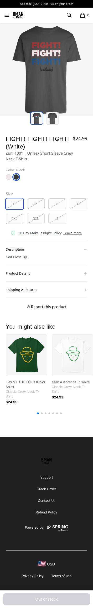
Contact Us (46, 500)
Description (15, 249)
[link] (26, 355)
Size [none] (9, 193)
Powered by (34, 527)
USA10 (38, 3)
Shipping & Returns (21, 289)
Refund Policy (46, 512)
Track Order (46, 489)
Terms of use (61, 576)
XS (14, 203)
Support (46, 477)
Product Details (18, 273)
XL (78, 203)
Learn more (72, 233)
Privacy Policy (33, 576)
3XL (36, 218)
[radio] (14, 203)
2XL (14, 218)
